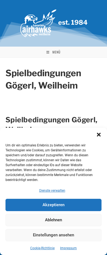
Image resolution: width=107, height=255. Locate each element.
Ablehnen (53, 219)
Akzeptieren (53, 204)
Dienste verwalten (52, 190)
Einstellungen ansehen (53, 235)
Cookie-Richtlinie (42, 248)
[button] (99, 134)
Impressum (68, 248)
